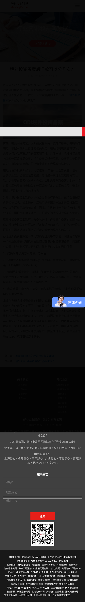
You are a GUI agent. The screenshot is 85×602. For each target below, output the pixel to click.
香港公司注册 (44, 579)
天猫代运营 (10, 576)
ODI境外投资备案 (39, 572)
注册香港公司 (10, 568)
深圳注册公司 (70, 572)
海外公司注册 (25, 568)
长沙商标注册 (63, 576)
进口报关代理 (55, 572)
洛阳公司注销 (30, 579)
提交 (42, 516)
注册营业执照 (25, 595)
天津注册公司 (23, 591)
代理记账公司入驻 (30, 587)
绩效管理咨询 (51, 583)
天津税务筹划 (48, 564)
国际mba (76, 568)
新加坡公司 (72, 579)
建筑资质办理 (22, 572)
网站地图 (63, 560)
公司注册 (66, 568)
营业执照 (11, 591)
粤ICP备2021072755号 (20, 556)
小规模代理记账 (40, 568)
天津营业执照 (71, 587)
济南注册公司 (23, 564)
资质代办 (73, 564)
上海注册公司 (38, 591)
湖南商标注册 (48, 576)
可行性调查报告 (14, 579)
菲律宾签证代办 (66, 583)
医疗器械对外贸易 (34, 583)
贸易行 (11, 572)
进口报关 (21, 576)
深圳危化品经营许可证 (59, 595)
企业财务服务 (57, 587)
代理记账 (36, 564)
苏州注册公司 (34, 576)
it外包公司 (55, 568)
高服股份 (76, 576)
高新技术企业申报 (55, 591)
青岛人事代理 (13, 587)
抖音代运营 (62, 564)
